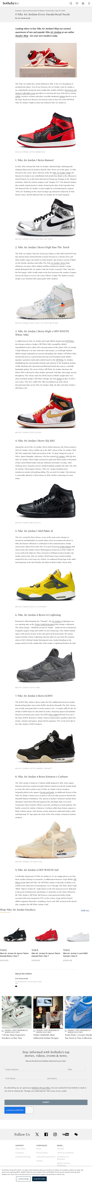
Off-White (70, 341)
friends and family (47, 792)
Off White (60, 360)
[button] (46, 910)
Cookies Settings (23, 1179)
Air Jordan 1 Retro (58, 263)
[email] (16, 986)
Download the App (23, 1157)
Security (60, 1149)
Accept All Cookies (39, 1179)
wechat (76, 1134)
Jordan (59, 378)
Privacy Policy (42, 1153)
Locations (19, 1153)
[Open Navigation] (89, 3)
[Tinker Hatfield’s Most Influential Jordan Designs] (48, 1012)
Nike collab (53, 714)
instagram (55, 1134)
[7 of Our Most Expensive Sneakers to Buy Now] (17, 1012)
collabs (17, 96)
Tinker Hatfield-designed (45, 624)
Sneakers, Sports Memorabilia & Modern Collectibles (34, 11)
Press (38, 1149)
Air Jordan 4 (57, 621)
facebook (46, 1134)
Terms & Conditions (65, 1153)
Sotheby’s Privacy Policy (41, 1088)
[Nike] (15, 931)
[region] (46, 1175)
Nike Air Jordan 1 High (62, 173)
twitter (37, 1134)
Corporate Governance (45, 1157)
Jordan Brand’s (65, 546)
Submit (46, 1102)
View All (85, 911)
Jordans (62, 96)
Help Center (20, 1149)
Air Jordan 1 (60, 456)
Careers (39, 1161)
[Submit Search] (71, 3)
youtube (65, 1134)
